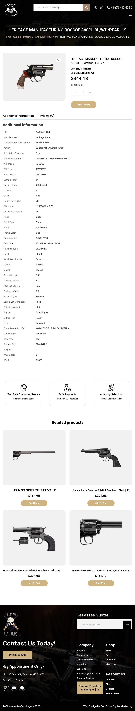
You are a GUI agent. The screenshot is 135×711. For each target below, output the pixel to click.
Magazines (82, 664)
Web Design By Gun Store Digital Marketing (107, 706)
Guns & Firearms (22, 36)
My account (111, 664)
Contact (110, 689)
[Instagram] (6, 688)
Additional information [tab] (18, 115)
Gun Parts (81, 669)
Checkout (110, 659)
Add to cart (83, 104)
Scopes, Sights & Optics (88, 673)
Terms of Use (112, 693)
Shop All (81, 650)
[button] (130, 14)
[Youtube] (14, 688)
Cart (108, 655)
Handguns (39, 36)
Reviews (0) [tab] (46, 115)
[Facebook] (22, 688)
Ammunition (82, 655)
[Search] (86, 7)
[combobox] (58, 7)
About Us (110, 679)
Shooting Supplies (86, 678)
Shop (108, 650)
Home (7, 36)
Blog (108, 684)
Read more (34, 503)
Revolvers (52, 36)
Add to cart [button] (101, 503)
